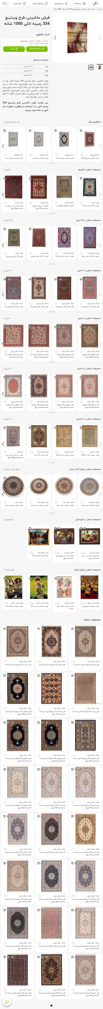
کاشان (31, 41)
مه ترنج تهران (28, 66)
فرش (100, 9)
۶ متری (94, 9)
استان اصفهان (42, 41)
